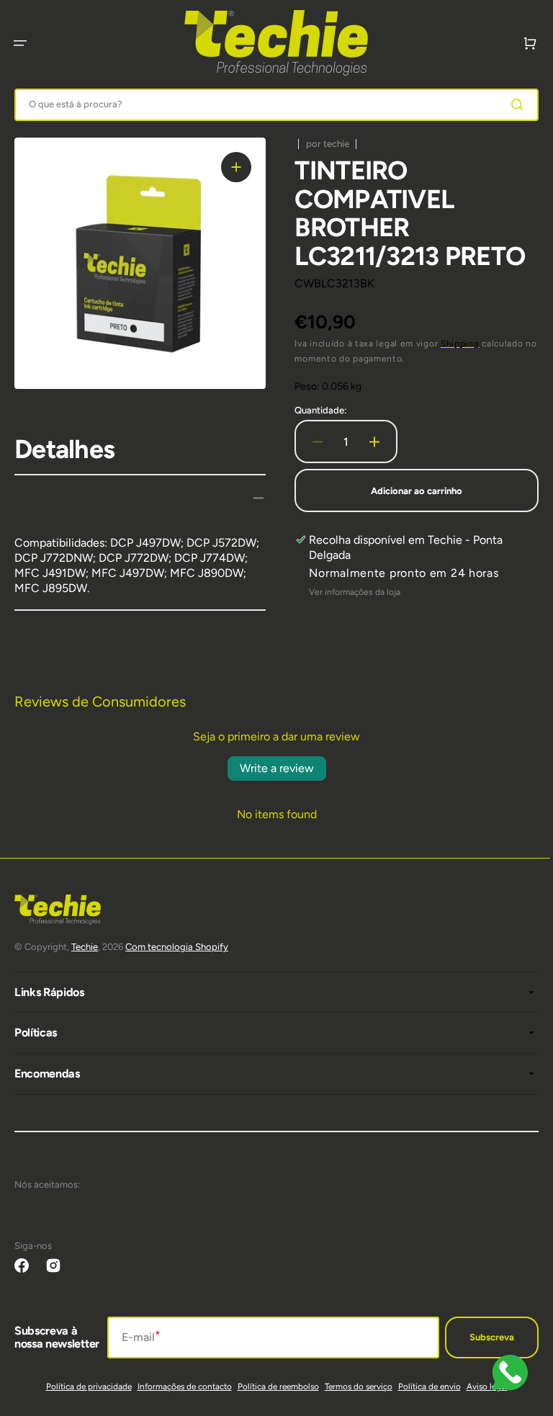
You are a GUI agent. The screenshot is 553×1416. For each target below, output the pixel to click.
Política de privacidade (83, 1386)
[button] (20, 43)
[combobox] (271, 105)
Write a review (271, 768)
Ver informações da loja (349, 592)
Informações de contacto (179, 1386)
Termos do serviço (353, 1386)
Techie (84, 946)
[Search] (509, 104)
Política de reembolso (272, 1386)
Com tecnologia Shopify (176, 946)
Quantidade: (315, 410)
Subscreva (481, 1337)
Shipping (455, 344)
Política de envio (423, 1386)
